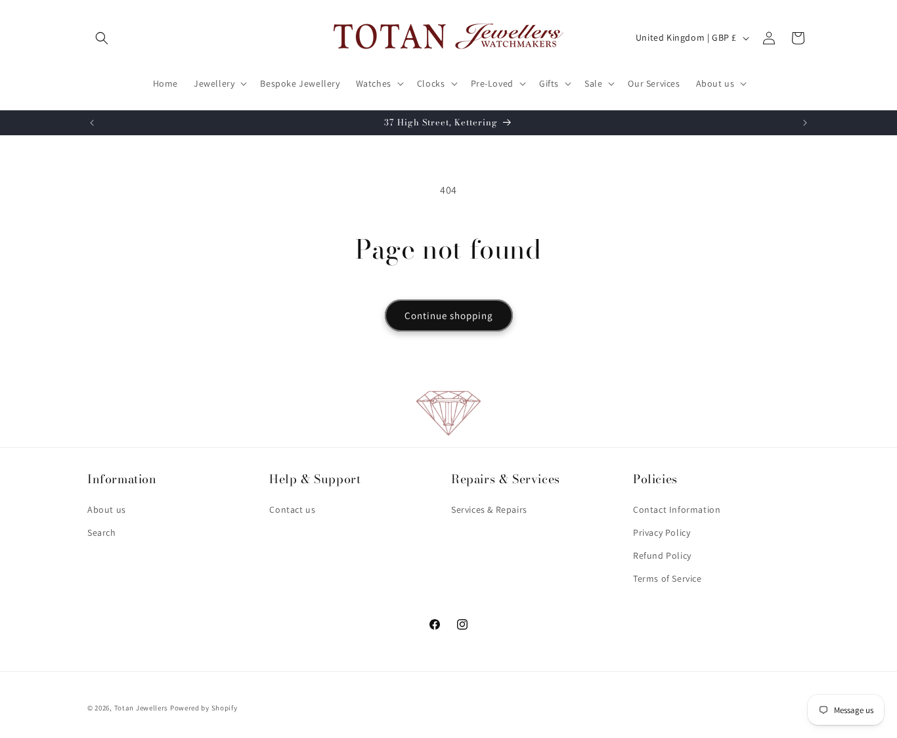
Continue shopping (449, 315)
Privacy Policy (661, 532)
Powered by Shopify (204, 707)
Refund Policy (662, 555)
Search (101, 532)
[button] (101, 38)
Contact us (292, 509)
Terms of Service (667, 578)
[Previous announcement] (91, 122)
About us (106, 509)
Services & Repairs (489, 509)
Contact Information (676, 509)
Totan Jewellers (141, 707)
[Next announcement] (805, 122)
